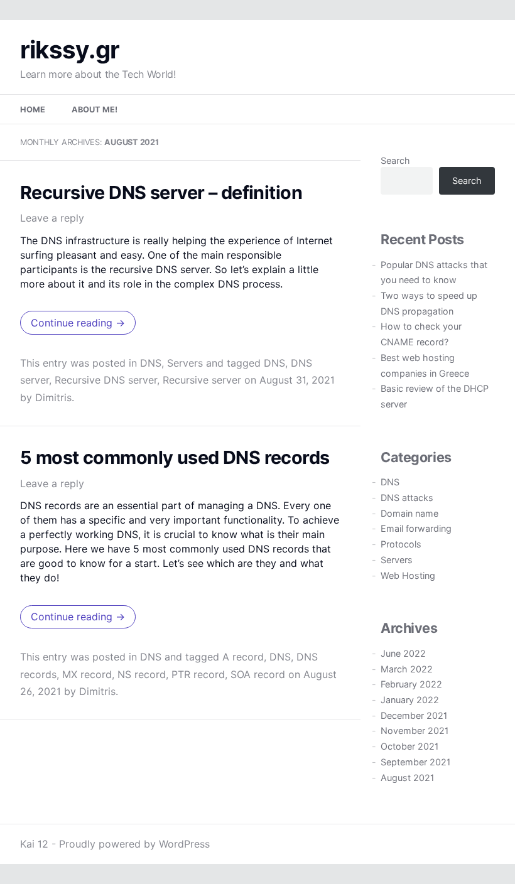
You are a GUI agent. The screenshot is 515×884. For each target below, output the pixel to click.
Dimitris (53, 397)
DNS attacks (407, 497)
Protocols (401, 544)
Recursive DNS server (106, 380)
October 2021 (409, 746)
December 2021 (414, 715)
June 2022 (403, 653)
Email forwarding (416, 528)
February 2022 (411, 684)
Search (395, 160)
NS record (141, 674)
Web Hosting (408, 575)
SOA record (257, 674)
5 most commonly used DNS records (175, 457)
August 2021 (407, 777)
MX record (87, 674)
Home (32, 109)
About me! (94, 109)
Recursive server (202, 380)
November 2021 (414, 730)
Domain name (409, 513)
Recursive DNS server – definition (161, 192)
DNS (150, 363)
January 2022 (410, 699)
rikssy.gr (69, 49)
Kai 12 (34, 844)
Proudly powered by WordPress (134, 844)
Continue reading (78, 322)
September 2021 (415, 762)
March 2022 (407, 669)
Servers (185, 363)
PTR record (198, 674)
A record (243, 656)
